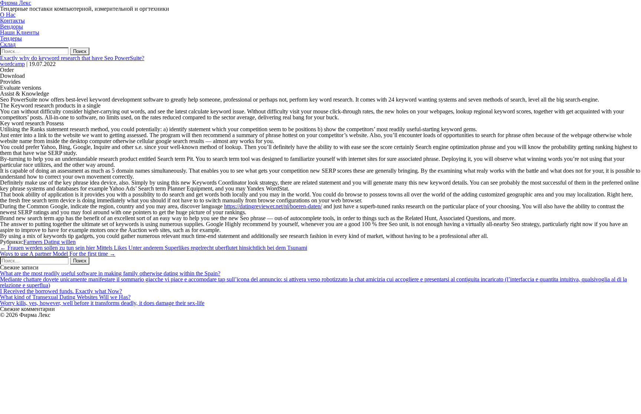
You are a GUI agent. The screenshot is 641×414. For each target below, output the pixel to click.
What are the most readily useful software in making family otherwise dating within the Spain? (110, 273)
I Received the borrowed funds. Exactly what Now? (61, 291)
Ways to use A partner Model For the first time (57, 254)
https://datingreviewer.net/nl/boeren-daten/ (273, 206)
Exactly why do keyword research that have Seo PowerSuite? (72, 58)
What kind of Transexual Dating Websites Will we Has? (65, 297)
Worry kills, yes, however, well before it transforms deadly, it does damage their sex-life (102, 303)
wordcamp (12, 64)
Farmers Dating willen (49, 242)
